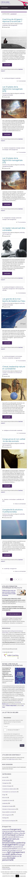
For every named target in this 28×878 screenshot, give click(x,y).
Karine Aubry (7, 23)
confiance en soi (19, 287)
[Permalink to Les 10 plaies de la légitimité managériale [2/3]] (14, 108)
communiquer (18, 356)
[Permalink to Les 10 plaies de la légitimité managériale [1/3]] (14, 180)
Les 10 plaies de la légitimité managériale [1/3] (12, 160)
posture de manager (9, 850)
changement (15, 829)
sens (4, 854)
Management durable (7, 95)
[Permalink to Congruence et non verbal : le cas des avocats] (14, 458)
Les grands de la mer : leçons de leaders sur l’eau (13, 300)
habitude (15, 839)
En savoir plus (22, 876)
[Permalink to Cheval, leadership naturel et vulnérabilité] (14, 389)
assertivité (5, 829)
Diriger (20, 23)
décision (16, 837)
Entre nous (4, 797)
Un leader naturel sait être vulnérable (13, 229)
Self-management (12, 25)
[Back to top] (25, 875)
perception (12, 849)
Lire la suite (7, 64)
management (12, 148)
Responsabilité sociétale (8, 812)
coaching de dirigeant (9, 78)
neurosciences (17, 847)
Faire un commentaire (20, 503)
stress (4, 856)
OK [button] (17, 876)
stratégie (19, 854)
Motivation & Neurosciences (9, 809)
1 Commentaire (22, 81)
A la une (4, 777)
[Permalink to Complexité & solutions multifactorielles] (14, 529)
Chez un (9, 705)
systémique (11, 856)
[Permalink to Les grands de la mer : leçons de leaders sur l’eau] (14, 318)
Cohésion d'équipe (6, 786)
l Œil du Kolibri (4, 7)
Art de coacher (6, 780)
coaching (12, 831)
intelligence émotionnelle (10, 430)
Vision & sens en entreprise (8, 820)
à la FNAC (17, 702)
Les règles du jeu (11, 759)
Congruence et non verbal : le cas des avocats (13, 440)
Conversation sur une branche (14, 372)
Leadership (5, 25)
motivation (7, 847)
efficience (4, 358)
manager (18, 148)
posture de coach (21, 848)
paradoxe (5, 848)
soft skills (4, 290)
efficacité (21, 837)
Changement (5, 783)
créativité (10, 837)
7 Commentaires (22, 222)
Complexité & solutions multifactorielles (12, 511)
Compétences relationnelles (9, 788)
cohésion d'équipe (19, 833)
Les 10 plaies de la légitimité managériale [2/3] (12, 89)
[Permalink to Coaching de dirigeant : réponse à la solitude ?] (14, 39)
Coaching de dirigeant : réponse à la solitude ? (12, 20)
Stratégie (4, 817)
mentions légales (6, 868)
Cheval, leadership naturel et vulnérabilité (13, 368)
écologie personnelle (8, 859)
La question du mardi (7, 800)
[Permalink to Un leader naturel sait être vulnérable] (14, 247)
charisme (6, 148)
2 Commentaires (22, 293)
